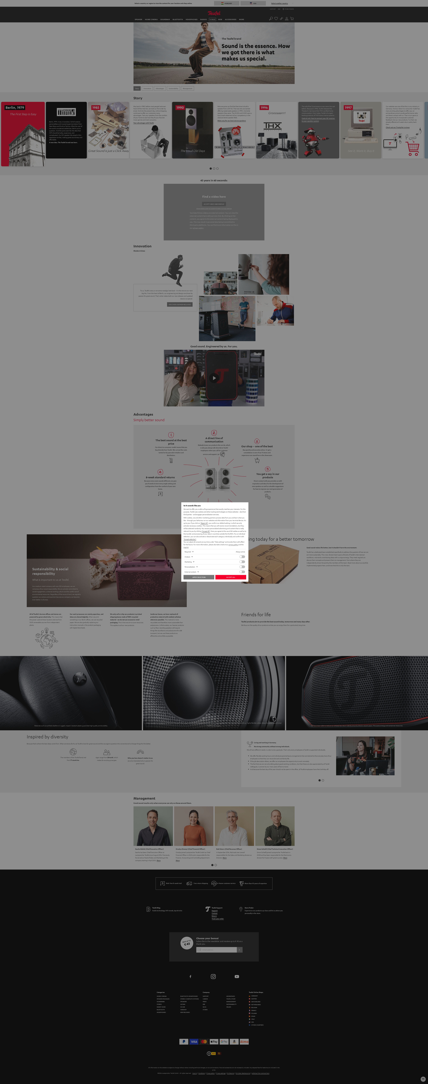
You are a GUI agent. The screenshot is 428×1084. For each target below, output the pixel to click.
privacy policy (233, 545)
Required (188, 552)
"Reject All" (204, 523)
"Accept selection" (190, 539)
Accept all (230, 577)
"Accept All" (206, 531)
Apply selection (198, 577)
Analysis (187, 557)
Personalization (190, 567)
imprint (186, 547)
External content (190, 572)
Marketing (188, 562)
